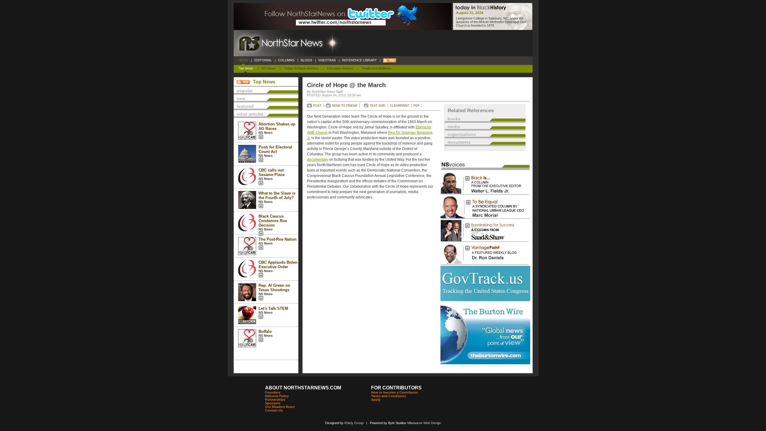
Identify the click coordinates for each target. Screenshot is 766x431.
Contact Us (274, 410)
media (454, 126)
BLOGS (306, 60)
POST (317, 105)
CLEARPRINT (399, 105)
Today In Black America (301, 68)
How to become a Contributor (394, 392)
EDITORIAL (263, 60)
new (241, 98)
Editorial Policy (277, 396)
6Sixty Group (354, 423)
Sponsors (272, 403)
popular (245, 90)
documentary (317, 159)
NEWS (243, 60)
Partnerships (275, 399)
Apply (375, 399)
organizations (462, 134)
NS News (269, 68)
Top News (245, 68)
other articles (250, 114)
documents (459, 142)
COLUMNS (286, 60)
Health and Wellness (376, 68)
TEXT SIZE (377, 105)
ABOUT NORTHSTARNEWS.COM (303, 387)
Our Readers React (280, 407)
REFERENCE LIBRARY (359, 60)
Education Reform (340, 68)
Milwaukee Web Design (424, 423)
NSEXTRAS (327, 60)
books (454, 118)
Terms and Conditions (388, 396)
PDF (417, 105)
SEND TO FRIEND (344, 105)
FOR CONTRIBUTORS (396, 387)
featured (245, 106)
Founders (272, 392)
